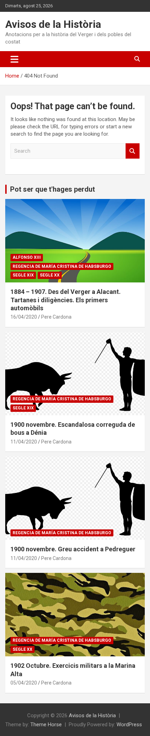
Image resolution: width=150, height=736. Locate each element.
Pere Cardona (56, 317)
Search (133, 151)
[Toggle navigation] (14, 59)
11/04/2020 (23, 442)
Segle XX (50, 275)
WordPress (129, 724)
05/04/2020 (23, 683)
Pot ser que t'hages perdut (52, 189)
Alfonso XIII (27, 257)
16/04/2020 (23, 317)
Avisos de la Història (53, 24)
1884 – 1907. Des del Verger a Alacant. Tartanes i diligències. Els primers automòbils (65, 300)
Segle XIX (23, 275)
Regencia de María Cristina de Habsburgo (62, 266)
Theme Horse (46, 724)
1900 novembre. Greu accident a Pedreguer (72, 549)
